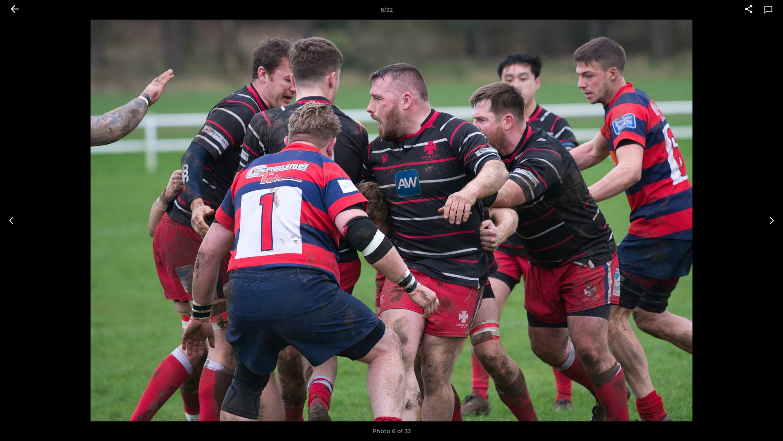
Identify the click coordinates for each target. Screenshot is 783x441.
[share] (749, 10)
